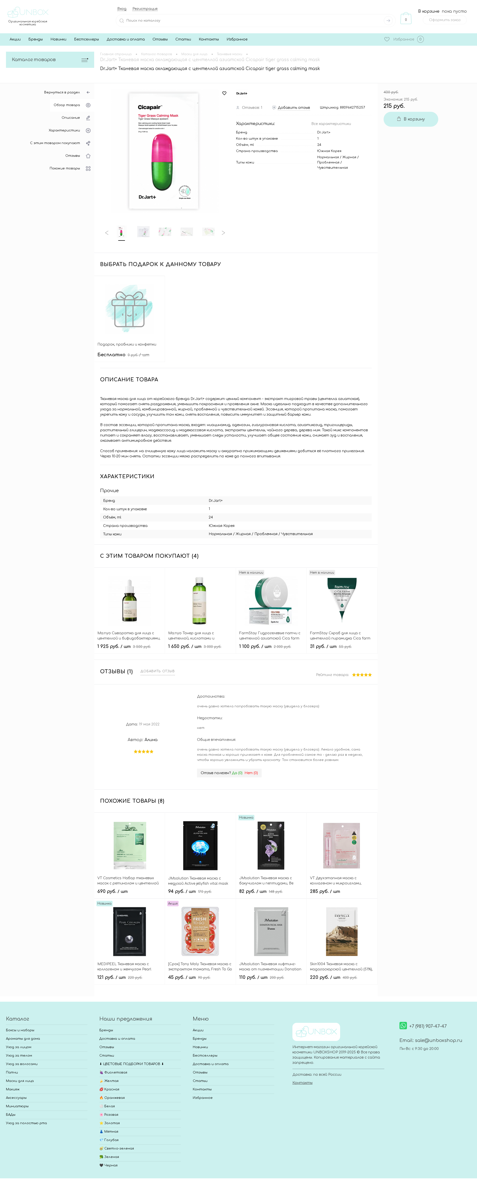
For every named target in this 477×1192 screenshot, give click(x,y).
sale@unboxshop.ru (438, 1040)
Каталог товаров (34, 59)
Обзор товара (67, 105)
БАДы (10, 1114)
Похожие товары (65, 168)
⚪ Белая (107, 1106)
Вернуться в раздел (62, 92)
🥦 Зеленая (109, 1157)
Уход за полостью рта (26, 1123)
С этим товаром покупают (55, 143)
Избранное (237, 39)
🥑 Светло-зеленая (116, 1148)
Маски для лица (20, 1081)
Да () (237, 773)
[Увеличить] (165, 151)
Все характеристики (331, 124)
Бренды (35, 39)
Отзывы (160, 39)
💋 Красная (109, 1089)
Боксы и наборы (20, 1030)
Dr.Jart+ (323, 132)
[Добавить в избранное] (224, 93)
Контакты (209, 39)
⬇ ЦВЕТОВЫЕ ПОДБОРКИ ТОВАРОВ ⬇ (131, 1064)
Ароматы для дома (23, 1038)
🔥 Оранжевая (112, 1098)
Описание (71, 117)
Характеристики (64, 130)
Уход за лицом (18, 1047)
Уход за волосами (22, 1064)
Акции (15, 39)
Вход (121, 9)
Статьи (183, 39)
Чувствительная (332, 167)
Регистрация (145, 9)
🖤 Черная (108, 1165)
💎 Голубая (109, 1140)
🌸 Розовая (108, 1114)
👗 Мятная (108, 1131)
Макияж (13, 1089)
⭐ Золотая (109, 1123)
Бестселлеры (86, 39)
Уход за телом (19, 1055)
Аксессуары (16, 1098)
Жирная (349, 157)
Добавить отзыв (158, 671)
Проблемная (328, 162)
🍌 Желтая (109, 1081)
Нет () (251, 773)
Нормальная (328, 157)
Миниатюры (17, 1106)
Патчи (12, 1072)
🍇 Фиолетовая (113, 1072)
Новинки (58, 39)
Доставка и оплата (126, 39)
